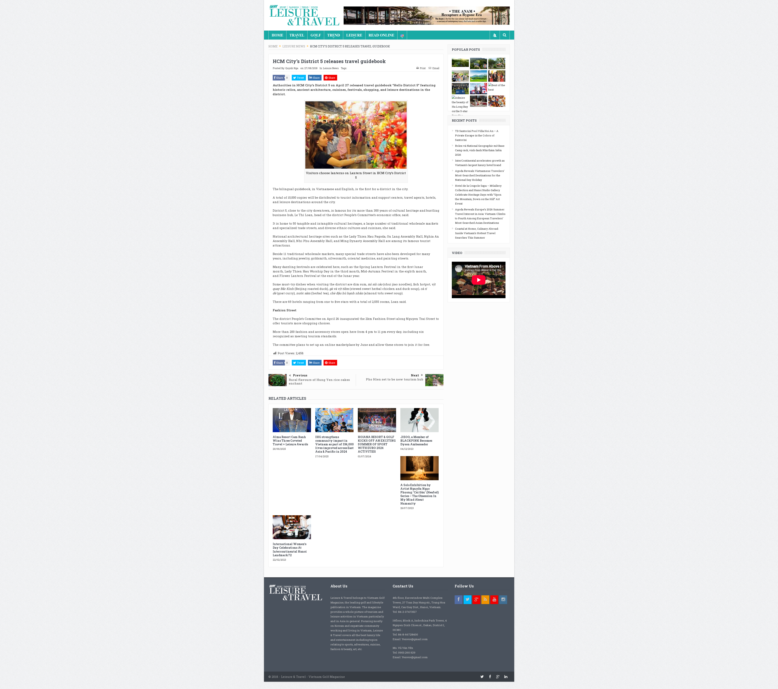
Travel (297, 35)
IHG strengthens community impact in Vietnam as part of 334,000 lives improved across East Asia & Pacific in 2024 (334, 444)
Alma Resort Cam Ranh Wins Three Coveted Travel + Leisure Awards (290, 440)
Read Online (381, 35)
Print (423, 68)
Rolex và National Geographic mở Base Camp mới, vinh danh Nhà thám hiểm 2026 (479, 150)
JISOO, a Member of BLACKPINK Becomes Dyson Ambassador (416, 440)
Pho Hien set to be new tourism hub (394, 379)
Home (277, 35)
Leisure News (331, 68)
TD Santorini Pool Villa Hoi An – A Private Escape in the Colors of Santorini (476, 135)
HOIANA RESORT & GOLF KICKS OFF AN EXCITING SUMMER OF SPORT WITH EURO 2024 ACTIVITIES (377, 444)
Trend (333, 35)
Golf (316, 35)
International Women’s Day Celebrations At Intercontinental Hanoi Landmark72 (290, 549)
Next (415, 375)
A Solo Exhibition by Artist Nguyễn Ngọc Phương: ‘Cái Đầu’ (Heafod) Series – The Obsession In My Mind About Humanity (419, 494)
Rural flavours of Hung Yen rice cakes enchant (319, 381)
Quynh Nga (291, 68)
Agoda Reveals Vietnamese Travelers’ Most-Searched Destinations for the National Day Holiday (479, 175)
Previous (300, 375)
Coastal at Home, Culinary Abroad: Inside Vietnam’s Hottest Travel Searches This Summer (477, 233)
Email (435, 68)
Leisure (354, 35)
